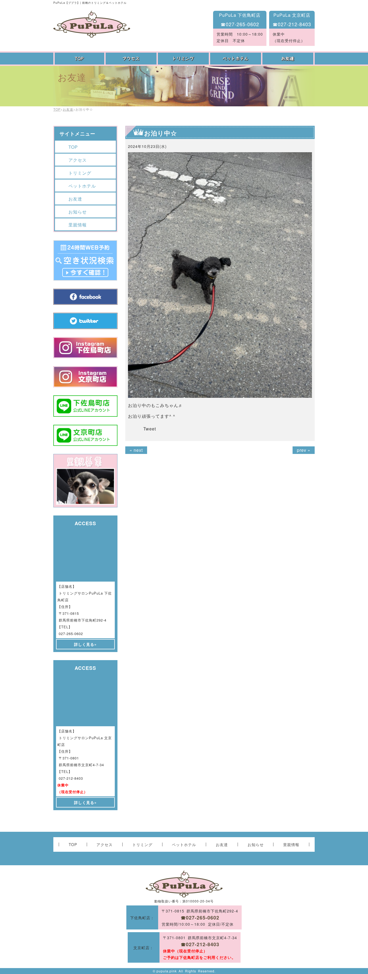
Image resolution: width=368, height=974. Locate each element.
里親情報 (77, 225)
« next (136, 450)
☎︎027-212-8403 (292, 24)
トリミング (184, 59)
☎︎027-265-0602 (240, 24)
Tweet (149, 429)
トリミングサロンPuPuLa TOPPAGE (91, 24)
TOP (79, 59)
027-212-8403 (71, 778)
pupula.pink (167, 971)
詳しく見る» (85, 644)
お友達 (288, 59)
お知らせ (77, 212)
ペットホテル (236, 59)
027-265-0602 (71, 633)
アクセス (132, 59)
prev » (303, 450)
